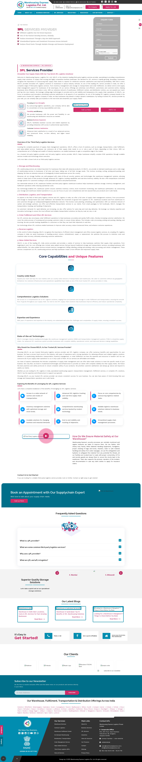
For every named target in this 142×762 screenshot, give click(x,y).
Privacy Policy (85, 753)
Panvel (68, 707)
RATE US (112, 110)
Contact (110, 12)
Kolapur (96, 709)
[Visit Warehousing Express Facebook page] (102, 2)
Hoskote (20, 707)
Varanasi (48, 709)
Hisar (19, 711)
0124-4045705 (118, 738)
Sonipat (95, 707)
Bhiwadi (83, 711)
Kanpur (33, 709)
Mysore (98, 711)
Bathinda (79, 709)
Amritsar (63, 709)
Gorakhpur (41, 709)
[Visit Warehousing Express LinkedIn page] (109, 2)
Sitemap (83, 749)
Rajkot (19, 713)
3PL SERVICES (58, 12)
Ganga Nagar (33, 711)
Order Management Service (62, 742)
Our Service (24, 24)
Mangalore (91, 711)
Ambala (109, 707)
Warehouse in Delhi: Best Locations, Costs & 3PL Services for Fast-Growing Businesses (33, 614)
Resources (84, 12)
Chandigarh (104, 709)
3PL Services (85, 731)
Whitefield (28, 707)
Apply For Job (111, 7)
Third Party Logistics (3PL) (62, 749)
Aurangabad (60, 707)
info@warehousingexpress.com (74, 7)
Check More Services (36, 24)
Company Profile (70, 2)
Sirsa (121, 707)
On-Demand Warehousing (61, 735)
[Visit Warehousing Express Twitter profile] (105, 2)
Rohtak (116, 707)
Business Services (43, 12)
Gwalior (24, 711)
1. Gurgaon (110, 575)
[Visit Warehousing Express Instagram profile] (112, 2)
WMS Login (59, 2)
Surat (52, 707)
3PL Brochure (82, 2)
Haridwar (32, 713)
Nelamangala (37, 707)
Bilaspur (113, 709)
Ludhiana (56, 709)
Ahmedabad (114, 711)
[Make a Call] (48, 636)
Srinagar (120, 709)
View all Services (59, 753)
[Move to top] (3, 758)
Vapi (45, 713)
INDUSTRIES (72, 12)
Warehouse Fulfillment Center (63, 731)
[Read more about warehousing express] (19, 733)
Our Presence (85, 742)
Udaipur (49, 711)
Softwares (92, 2)
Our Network (98, 12)
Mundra (25, 713)
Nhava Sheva (88, 709)
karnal (102, 707)
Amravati (105, 711)
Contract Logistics (59, 727)
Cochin (64, 711)
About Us (84, 724)
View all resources (86, 738)
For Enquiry (92, 7)
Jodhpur (42, 711)
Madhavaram (76, 707)
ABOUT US (28, 12)
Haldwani (40, 713)
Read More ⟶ (39, 619)
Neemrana (57, 711)
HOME (19, 12)
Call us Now (86, 110)
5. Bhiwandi (73, 575)
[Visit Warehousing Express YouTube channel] (115, 2)
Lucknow (56, 713)
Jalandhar (71, 709)
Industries (84, 735)
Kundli (89, 707)
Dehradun (26, 709)
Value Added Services (60, 745)
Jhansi (19, 709)
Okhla (83, 707)
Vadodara (46, 707)
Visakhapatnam (73, 711)
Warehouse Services (60, 724)
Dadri (50, 713)
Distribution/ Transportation (62, 738)
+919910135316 (59, 7)
